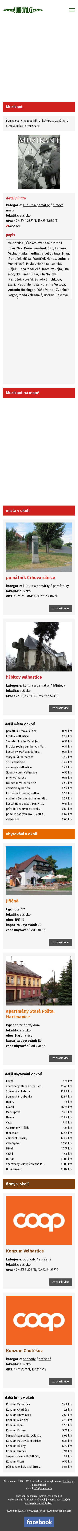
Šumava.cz (12, 120)
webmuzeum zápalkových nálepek (26, 1499)
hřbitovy (59, 685)
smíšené (45, 1259)
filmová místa (14, 126)
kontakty (68, 1481)
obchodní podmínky (26, 1496)
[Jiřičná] (39, 870)
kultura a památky (53, 120)
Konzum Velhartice (25, 1251)
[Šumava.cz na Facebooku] (39, 1521)
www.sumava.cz (16, 1510)
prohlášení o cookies (50, 1496)
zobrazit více (60, 608)
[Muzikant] (39, 162)
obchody (29, 1259)
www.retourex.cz (36, 1510)
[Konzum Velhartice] (39, 1220)
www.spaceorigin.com (59, 1510)
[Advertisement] (39, 61)
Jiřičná (12, 901)
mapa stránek (39, 1484)
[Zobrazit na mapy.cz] (13, 226)
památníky (61, 586)
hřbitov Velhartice (24, 677)
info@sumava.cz (43, 1488)
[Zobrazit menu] (72, 10)
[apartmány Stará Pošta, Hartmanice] (39, 980)
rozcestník (30, 120)
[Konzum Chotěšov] (39, 1320)
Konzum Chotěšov (24, 1350)
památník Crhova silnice (30, 577)
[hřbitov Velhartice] (39, 646)
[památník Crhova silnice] (39, 547)
